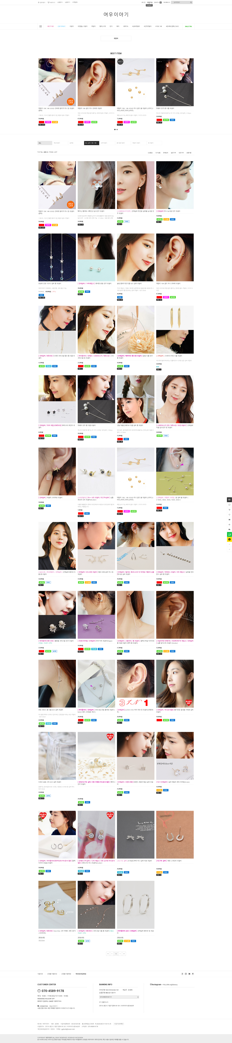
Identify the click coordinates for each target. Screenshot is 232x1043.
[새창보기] (59, 104)
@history (170, 984)
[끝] (124, 954)
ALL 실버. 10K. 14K (90, 143)
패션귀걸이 (57, 143)
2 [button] (117, 129)
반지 (111, 26)
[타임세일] (229, 504)
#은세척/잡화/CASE (172, 26)
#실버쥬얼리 (136, 26)
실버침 (71, 143)
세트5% (125, 26)
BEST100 (51, 26)
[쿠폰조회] (229, 519)
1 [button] (115, 129)
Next (197, 87)
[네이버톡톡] (229, 534)
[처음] (108, 954)
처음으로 (40, 974)
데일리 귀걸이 (136, 143)
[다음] (120, 954)
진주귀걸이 (104, 143)
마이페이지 (166, 2)
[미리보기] (54, 104)
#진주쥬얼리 (147, 26)
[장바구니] (229, 509)
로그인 (143, 2)
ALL (40, 143)
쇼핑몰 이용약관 (66, 974)
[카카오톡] (229, 539)
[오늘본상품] (229, 524)
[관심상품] (229, 514)
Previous (34, 87)
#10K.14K (159, 26)
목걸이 (93, 26)
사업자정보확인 (118, 1024)
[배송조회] (229, 529)
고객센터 (74, 2)
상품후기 (67, 2)
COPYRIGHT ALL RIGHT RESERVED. (52, 1038)
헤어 (117, 26)
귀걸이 (72, 26)
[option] (57, 94)
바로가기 (52, 2)
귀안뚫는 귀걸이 (82, 26)
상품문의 (59, 2)
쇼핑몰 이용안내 (52, 974)
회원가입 (149, 2)
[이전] (112, 954)
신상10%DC (61, 26)
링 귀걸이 (150, 143)
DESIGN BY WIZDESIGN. (75, 1038)
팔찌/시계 (103, 26)
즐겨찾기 (42, 2)
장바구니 (157, 2)
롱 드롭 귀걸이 (121, 143)
